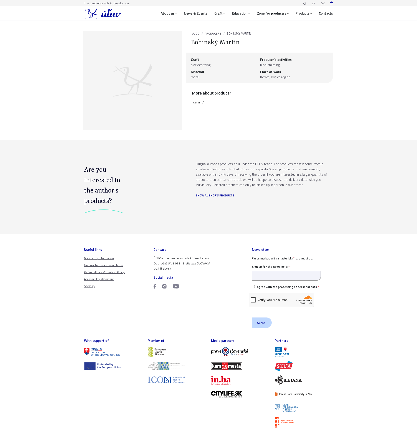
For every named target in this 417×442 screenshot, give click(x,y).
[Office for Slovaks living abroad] (304, 408)
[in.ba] (240, 380)
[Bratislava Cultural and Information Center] (304, 422)
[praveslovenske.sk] (240, 352)
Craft (218, 13)
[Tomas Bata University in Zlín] (304, 394)
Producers (213, 33)
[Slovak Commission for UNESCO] (304, 352)
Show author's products (215, 196)
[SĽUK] (304, 366)
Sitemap (89, 286)
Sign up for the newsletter (271, 266)
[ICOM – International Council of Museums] (177, 380)
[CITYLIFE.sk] (240, 394)
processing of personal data (297, 286)
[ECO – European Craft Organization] (177, 366)
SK (323, 3)
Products (302, 13)
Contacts (326, 13)
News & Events (195, 13)
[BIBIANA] (304, 380)
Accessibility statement (99, 279)
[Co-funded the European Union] (113, 366)
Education (240, 13)
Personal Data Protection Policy (104, 272)
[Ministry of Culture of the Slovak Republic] (113, 352)
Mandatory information (99, 258)
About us (168, 13)
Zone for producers (271, 13)
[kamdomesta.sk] (240, 366)
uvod (195, 33)
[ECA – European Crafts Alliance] (177, 352)
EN (313, 3)
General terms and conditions (103, 265)
